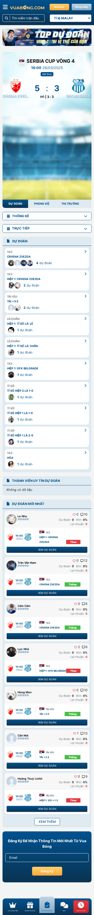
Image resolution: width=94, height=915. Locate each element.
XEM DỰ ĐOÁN (47, 549)
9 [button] (86, 776)
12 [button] (85, 560)
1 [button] (77, 733)
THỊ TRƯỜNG (70, 203)
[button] (9, 37)
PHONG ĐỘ (41, 203)
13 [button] (85, 733)
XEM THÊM (47, 822)
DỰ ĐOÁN (15, 203)
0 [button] (77, 514)
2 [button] (79, 647)
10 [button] (85, 514)
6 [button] (86, 604)
